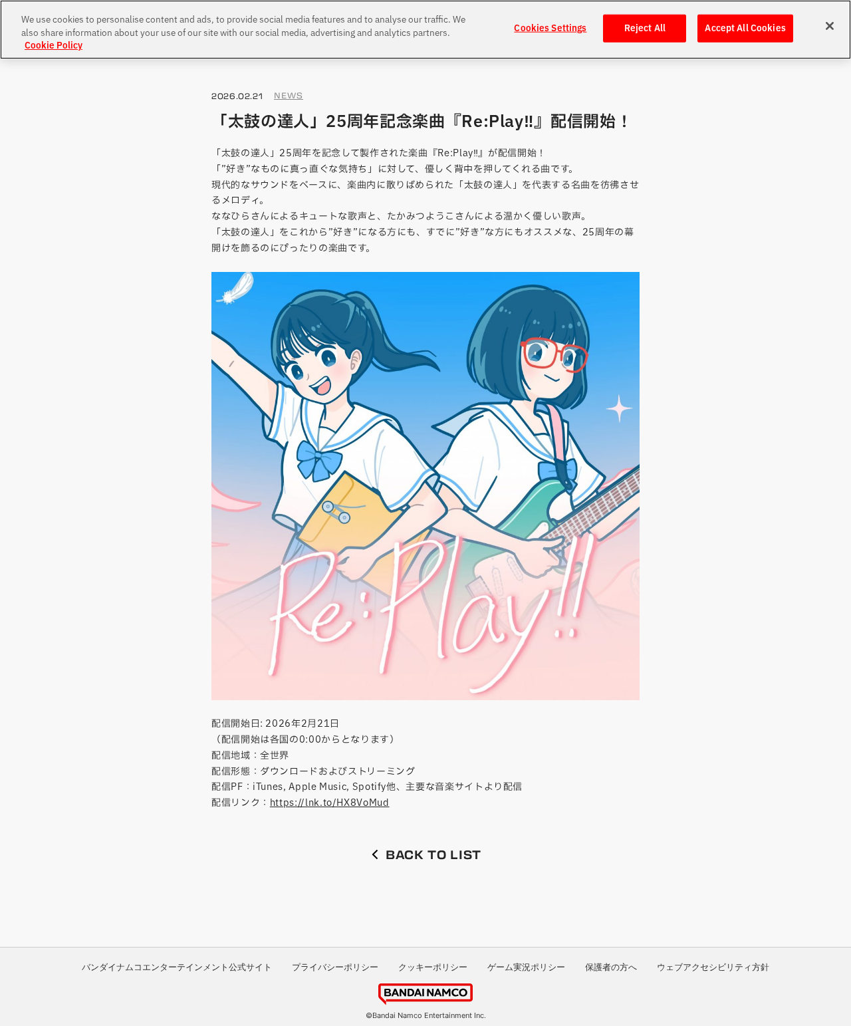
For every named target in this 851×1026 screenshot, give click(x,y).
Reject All (645, 28)
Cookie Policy (53, 45)
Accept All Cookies (745, 28)
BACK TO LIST (433, 854)
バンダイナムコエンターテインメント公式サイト (177, 967)
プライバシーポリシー (335, 967)
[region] (425, 29)
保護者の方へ (611, 967)
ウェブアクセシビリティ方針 (713, 967)
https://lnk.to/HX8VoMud (330, 802)
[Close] (829, 26)
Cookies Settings (550, 28)
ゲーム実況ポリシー (526, 967)
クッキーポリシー (432, 967)
